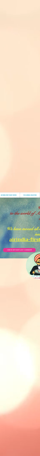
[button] (19, 250)
